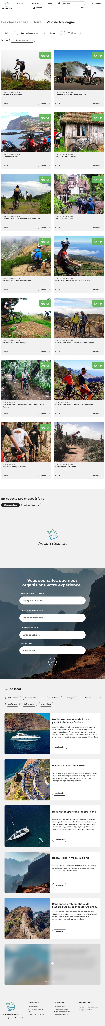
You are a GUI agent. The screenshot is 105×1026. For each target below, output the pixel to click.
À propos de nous (59, 1006)
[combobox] (22, 40)
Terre (37, 22)
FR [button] (82, 8)
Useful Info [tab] (12, 704)
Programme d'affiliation (36, 1014)
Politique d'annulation (61, 1009)
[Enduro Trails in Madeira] (79, 442)
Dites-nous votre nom (32, 611)
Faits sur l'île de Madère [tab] (35, 698)
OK (52, 661)
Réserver (44, 103)
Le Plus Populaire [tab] (31, 505)
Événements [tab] (29, 704)
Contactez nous (33, 1006)
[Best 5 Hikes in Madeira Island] (27, 872)
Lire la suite (59, 747)
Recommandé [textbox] (22, 40)
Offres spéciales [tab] (10, 505)
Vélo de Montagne (14, 92)
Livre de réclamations (35, 1009)
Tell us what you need (32, 593)
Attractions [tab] (46, 704)
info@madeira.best (85, 1010)
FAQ (29, 1011)
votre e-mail (27, 643)
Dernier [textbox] (87, 698)
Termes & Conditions (60, 1014)
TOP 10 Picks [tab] (13, 698)
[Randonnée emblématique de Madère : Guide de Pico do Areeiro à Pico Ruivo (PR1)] (27, 918)
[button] (25, 3)
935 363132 (94, 1007)
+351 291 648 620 (84, 1007)
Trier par (5, 40)
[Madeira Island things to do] (27, 779)
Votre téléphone (29, 628)
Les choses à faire (14, 22)
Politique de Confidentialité (63, 1011)
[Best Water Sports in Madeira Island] (27, 826)
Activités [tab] (55, 698)
